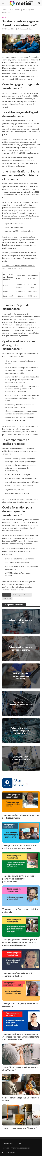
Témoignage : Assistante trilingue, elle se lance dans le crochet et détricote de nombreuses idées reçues (21, 942)
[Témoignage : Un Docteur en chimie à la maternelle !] (21, 896)
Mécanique (7, 598)
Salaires (5, 18)
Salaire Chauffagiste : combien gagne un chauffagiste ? (20, 1068)
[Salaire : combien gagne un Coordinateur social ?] (21, 1084)
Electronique (17, 595)
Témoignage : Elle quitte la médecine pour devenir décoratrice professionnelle (19, 879)
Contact (5, 1148)
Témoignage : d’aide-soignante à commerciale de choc (17, 974)
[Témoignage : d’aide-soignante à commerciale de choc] (21, 959)
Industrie (27, 595)
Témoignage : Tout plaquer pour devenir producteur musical (20, 816)
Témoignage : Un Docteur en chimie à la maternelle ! (20, 910)
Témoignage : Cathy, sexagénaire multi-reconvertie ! (20, 1004)
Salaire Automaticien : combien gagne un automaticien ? (21, 731)
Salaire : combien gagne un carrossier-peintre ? (21, 648)
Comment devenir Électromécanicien (21, 758)
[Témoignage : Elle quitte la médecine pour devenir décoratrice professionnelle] (21, 862)
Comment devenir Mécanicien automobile (21, 703)
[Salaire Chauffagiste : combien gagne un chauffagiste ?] (21, 1054)
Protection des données (20, 1148)
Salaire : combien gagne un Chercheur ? (21, 621)
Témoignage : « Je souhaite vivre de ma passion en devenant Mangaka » (19, 846)
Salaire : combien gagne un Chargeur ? (19, 1128)
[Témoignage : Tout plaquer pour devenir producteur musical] (21, 801)
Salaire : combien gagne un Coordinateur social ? (20, 1099)
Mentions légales (8, 1152)
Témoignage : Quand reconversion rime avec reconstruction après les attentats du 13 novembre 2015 (20, 1037)
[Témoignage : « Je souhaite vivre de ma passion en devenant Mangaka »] (21, 832)
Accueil (4, 10)
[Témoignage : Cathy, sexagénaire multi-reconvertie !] (21, 990)
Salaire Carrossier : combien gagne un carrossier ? (21, 676)
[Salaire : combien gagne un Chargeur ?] (21, 1115)
